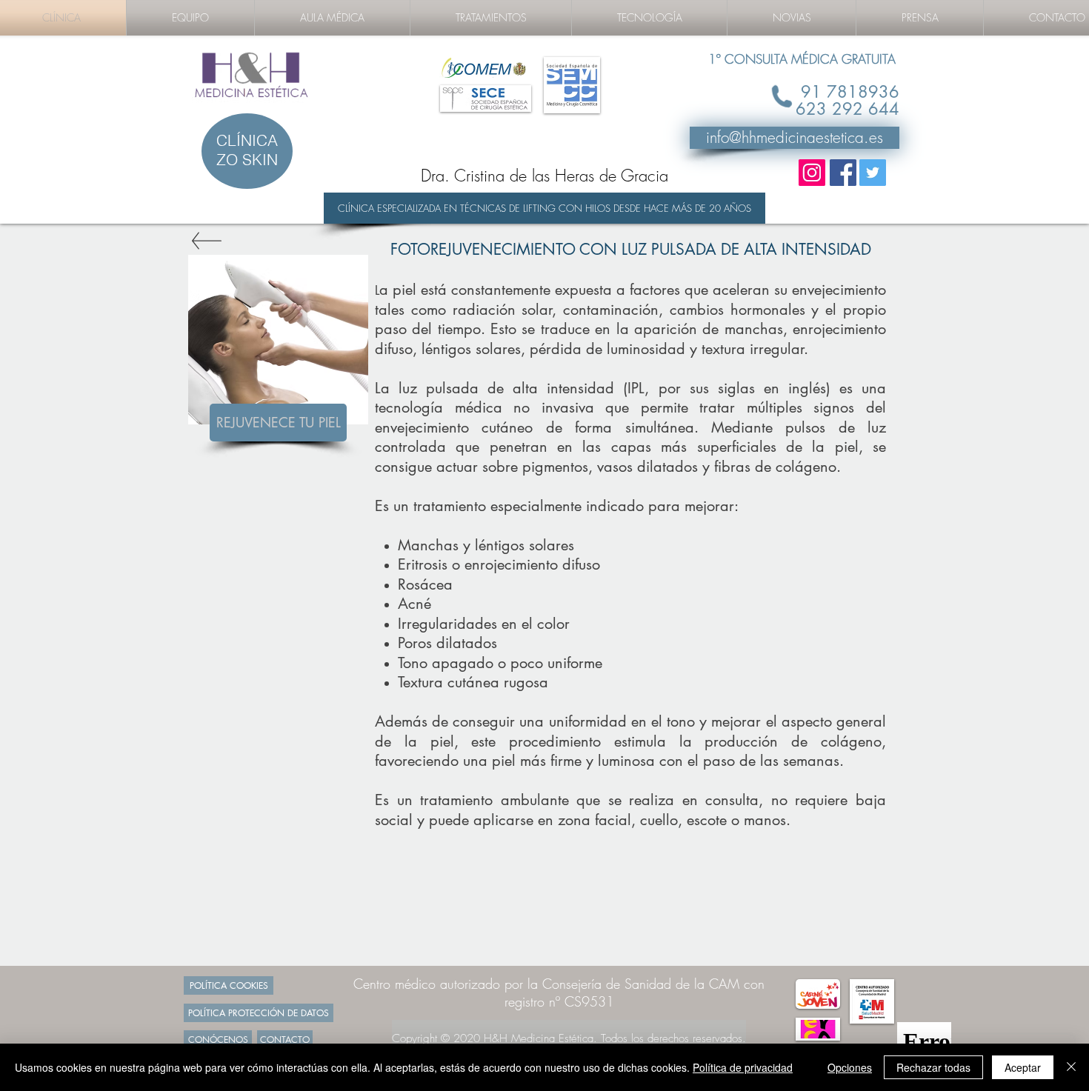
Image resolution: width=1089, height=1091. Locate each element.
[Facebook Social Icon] (843, 172)
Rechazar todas (933, 1067)
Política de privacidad (743, 1067)
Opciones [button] (849, 1067)
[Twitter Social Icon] (872, 172)
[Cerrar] (1071, 1067)
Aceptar (1023, 1067)
